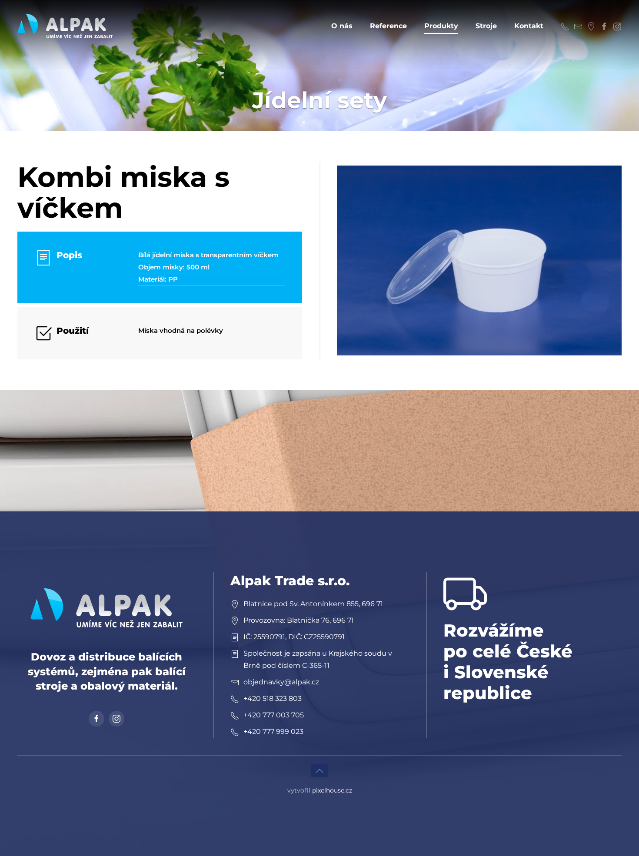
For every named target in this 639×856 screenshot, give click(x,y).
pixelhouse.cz (332, 790)
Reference (388, 26)
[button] (479, 260)
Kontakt (528, 26)
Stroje (486, 26)
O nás (342, 26)
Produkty (441, 26)
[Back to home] (65, 26)
